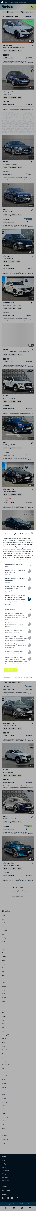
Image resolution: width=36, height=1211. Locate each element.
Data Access (18, 677)
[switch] (29, 571)
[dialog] (18, 605)
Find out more (22, 2)
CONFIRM (10, 670)
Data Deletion (8, 677)
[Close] (32, 534)
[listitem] (18, 565)
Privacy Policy (28, 677)
